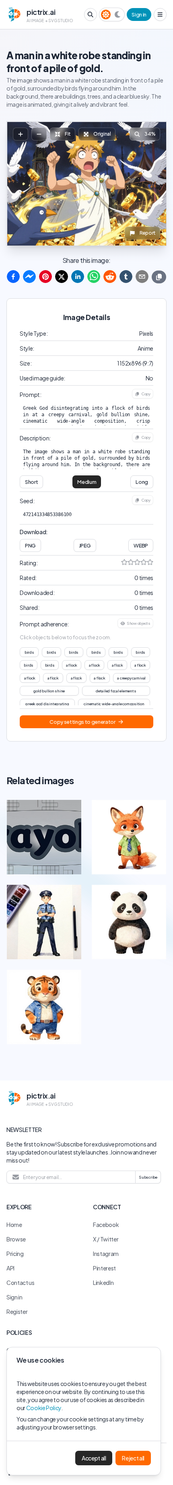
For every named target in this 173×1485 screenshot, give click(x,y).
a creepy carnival (131, 677)
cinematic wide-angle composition (114, 703)
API (10, 1268)
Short (31, 482)
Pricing (15, 1253)
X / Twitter (105, 1239)
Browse (16, 1239)
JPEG (85, 545)
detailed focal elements (116, 690)
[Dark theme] (118, 14)
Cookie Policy (43, 1407)
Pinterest (104, 1268)
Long (142, 482)
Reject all (133, 1458)
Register (16, 1311)
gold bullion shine (49, 690)
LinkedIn (103, 1282)
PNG (30, 545)
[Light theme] (106, 14)
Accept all (94, 1458)
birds (29, 652)
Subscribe (148, 1177)
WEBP (141, 545)
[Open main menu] (160, 14)
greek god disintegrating (47, 703)
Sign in (139, 14)
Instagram (106, 1253)
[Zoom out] (39, 134)
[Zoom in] (20, 134)
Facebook (106, 1224)
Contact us (20, 1282)
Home (14, 1224)
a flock (71, 665)
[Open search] (90, 14)
